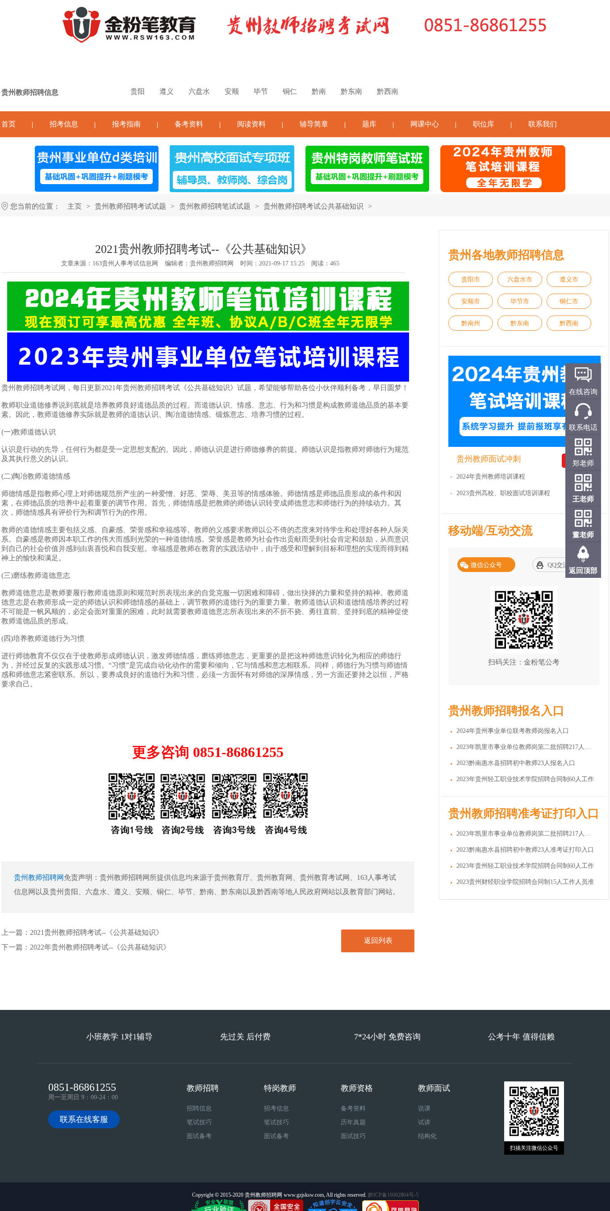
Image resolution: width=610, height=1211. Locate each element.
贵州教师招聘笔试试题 (215, 206)
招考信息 (64, 124)
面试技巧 (353, 1136)
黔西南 (387, 91)
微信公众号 (486, 565)
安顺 (232, 91)
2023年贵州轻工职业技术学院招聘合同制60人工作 (525, 779)
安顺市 (470, 301)
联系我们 (542, 124)
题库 (369, 124)
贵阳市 (470, 279)
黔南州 (470, 323)
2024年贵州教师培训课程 (490, 476)
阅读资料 (251, 124)
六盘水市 (519, 279)
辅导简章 (314, 124)
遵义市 (569, 279)
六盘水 (199, 91)
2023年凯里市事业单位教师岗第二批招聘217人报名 (526, 747)
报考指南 (126, 124)
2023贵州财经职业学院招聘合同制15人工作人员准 (525, 882)
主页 (74, 206)
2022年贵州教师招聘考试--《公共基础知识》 (100, 947)
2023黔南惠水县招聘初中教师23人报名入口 (515, 763)
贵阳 (137, 91)
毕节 (261, 91)
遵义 (166, 91)
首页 (8, 124)
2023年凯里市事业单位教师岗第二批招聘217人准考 (526, 833)
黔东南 (351, 91)
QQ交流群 (561, 565)
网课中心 (424, 124)
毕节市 (519, 301)
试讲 (424, 1122)
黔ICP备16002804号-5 (393, 1195)
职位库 (483, 124)
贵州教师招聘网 (212, 263)
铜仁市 (569, 301)
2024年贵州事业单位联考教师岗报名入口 (512, 730)
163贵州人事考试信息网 (125, 263)
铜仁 (290, 91)
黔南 (319, 91)
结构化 (427, 1136)
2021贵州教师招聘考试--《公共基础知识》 (96, 932)
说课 (424, 1108)
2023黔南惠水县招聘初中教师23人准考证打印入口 (525, 849)
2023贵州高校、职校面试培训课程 (503, 493)
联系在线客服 (84, 1119)
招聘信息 (199, 1108)
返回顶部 (583, 570)
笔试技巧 (199, 1122)
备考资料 (189, 124)
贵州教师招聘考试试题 (130, 206)
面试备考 (199, 1136)
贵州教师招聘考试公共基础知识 (313, 206)
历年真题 (353, 1122)
